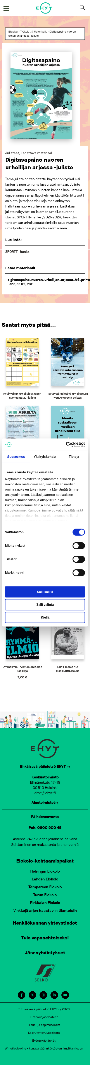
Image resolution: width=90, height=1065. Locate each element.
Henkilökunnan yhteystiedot (45, 922)
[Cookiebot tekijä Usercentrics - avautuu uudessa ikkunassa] (66, 444)
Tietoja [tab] (74, 456)
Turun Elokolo (45, 894)
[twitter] (32, 995)
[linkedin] (54, 995)
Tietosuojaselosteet (44, 1017)
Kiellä (45, 617)
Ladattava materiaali (36, 153)
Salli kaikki (45, 592)
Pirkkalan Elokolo (45, 902)
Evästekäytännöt (44, 1040)
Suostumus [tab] (16, 456)
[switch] (79, 545)
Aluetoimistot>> (45, 802)
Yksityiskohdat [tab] (45, 456)
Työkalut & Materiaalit (33, 31)
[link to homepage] (44, 8)
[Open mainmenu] (6, 8)
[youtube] (65, 995)
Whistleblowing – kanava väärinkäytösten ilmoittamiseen (44, 1048)
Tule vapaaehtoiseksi (45, 937)
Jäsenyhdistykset (45, 952)
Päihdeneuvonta (45, 816)
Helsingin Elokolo (45, 871)
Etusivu (13, 31)
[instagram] (43, 995)
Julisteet (12, 153)
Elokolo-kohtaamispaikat (45, 860)
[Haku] (83, 8)
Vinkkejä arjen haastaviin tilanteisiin (45, 910)
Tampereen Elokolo (45, 886)
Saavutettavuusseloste (44, 1032)
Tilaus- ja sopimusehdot (44, 1025)
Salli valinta (45, 605)
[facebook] (21, 995)
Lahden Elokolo (45, 879)
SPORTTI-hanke (17, 251)
